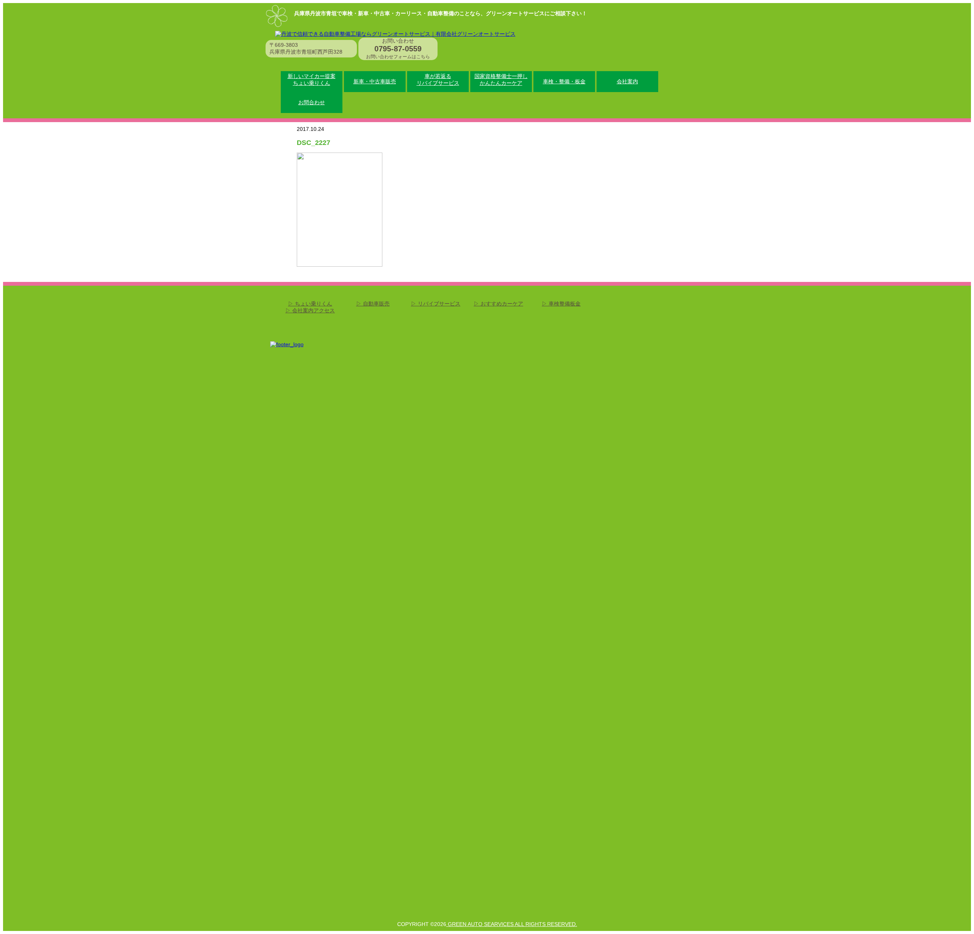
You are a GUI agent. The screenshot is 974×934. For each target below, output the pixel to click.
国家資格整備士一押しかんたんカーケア (501, 79)
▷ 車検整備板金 (561, 304)
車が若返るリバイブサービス (438, 79)
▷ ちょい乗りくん (310, 304)
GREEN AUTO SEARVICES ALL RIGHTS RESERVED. (511, 924)
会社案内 (627, 81)
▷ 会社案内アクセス (310, 310)
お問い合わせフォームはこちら (398, 56)
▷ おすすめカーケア (498, 304)
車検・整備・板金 (564, 81)
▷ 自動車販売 (373, 304)
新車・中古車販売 (374, 81)
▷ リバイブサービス (435, 304)
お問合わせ (311, 102)
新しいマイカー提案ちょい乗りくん (312, 79)
